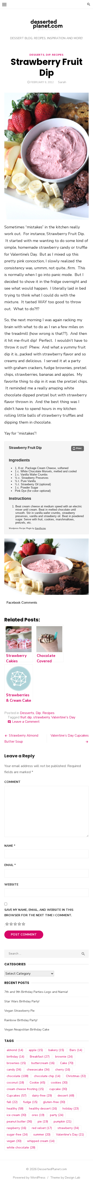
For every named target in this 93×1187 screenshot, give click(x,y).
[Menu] (4, 4)
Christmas (76, 1076)
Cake (66, 1063)
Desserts (36, 54)
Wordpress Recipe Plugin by (27, 528)
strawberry (41, 717)
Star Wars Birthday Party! (21, 1001)
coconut (15, 1083)
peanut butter (19, 1121)
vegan (14, 1141)
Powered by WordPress (29, 1178)
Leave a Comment (26, 721)
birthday (15, 1057)
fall (12, 1102)
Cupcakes (16, 1095)
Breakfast (40, 1057)
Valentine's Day (63, 717)
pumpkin (62, 1121)
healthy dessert (43, 1108)
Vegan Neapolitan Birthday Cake (26, 1029)
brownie (64, 1057)
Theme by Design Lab (65, 1178)
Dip (48, 54)
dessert (66, 1095)
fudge (30, 1102)
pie (43, 1121)
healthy (15, 1108)
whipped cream (41, 1141)
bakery (56, 1050)
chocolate (17, 1076)
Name (9, 846)
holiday (71, 1108)
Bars (76, 1050)
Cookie (37, 1083)
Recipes (57, 54)
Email (10, 865)
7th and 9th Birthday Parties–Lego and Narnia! (36, 992)
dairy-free (42, 1095)
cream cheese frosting (25, 1089)
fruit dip (26, 717)
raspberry (16, 1128)
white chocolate (21, 1147)
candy (14, 1070)
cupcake (58, 1089)
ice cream (16, 1115)
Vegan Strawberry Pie (19, 1011)
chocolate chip (47, 1076)
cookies (59, 1083)
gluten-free (54, 1102)
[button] (77, 448)
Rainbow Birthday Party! (20, 1020)
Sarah (62, 82)
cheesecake (38, 1070)
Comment (12, 782)
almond (15, 1050)
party (56, 1115)
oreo (38, 1115)
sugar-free (17, 1134)
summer (41, 1134)
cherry (62, 1070)
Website (11, 884)
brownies (16, 1063)
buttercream (43, 1063)
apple (36, 1050)
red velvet (42, 1128)
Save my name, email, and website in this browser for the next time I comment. (38, 912)
